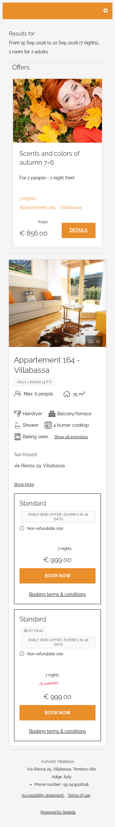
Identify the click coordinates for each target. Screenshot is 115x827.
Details (79, 230)
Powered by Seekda (58, 812)
